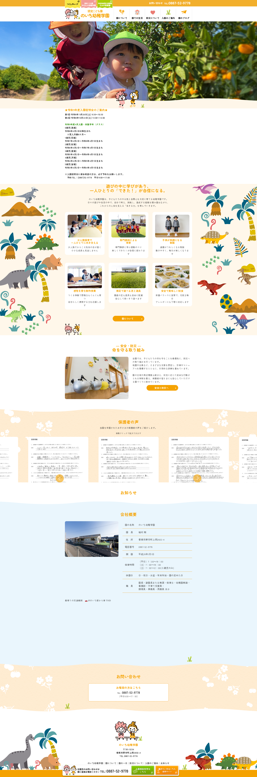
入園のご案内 (151, 763)
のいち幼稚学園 (95, 763)
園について (128, 318)
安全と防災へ (161, 387)
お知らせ (164, 763)
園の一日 (123, 763)
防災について (136, 763)
